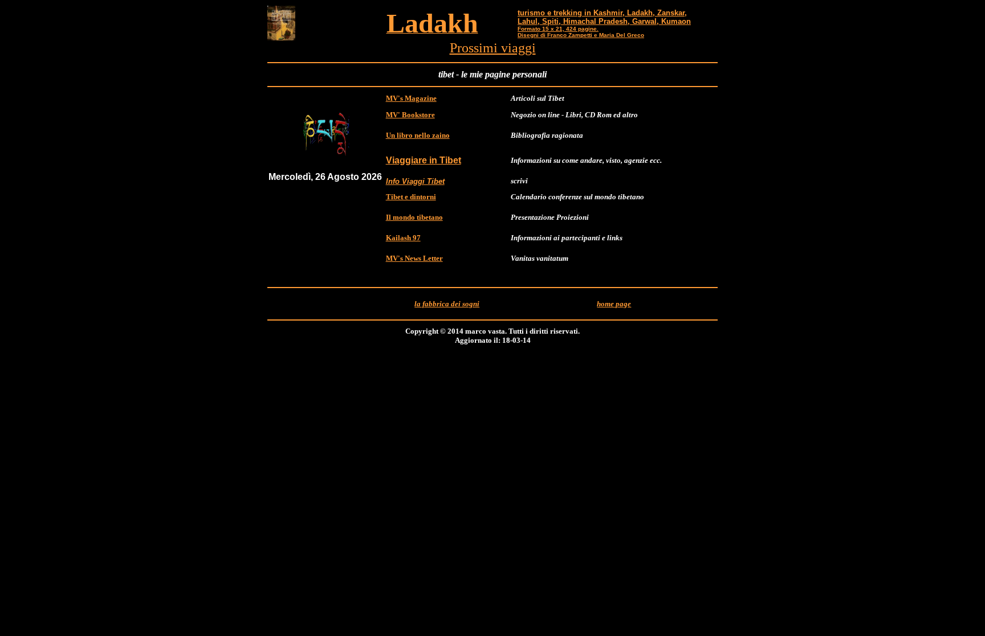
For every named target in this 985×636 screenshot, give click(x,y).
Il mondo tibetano (414, 217)
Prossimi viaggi (493, 47)
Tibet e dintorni (411, 196)
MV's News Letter (414, 258)
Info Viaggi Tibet (415, 181)
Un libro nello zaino (418, 135)
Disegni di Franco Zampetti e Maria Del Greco (581, 35)
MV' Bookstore (410, 114)
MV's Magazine (411, 98)
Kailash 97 (403, 237)
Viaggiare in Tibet (423, 160)
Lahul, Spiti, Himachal (557, 21)
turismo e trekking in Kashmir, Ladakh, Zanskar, (602, 13)
